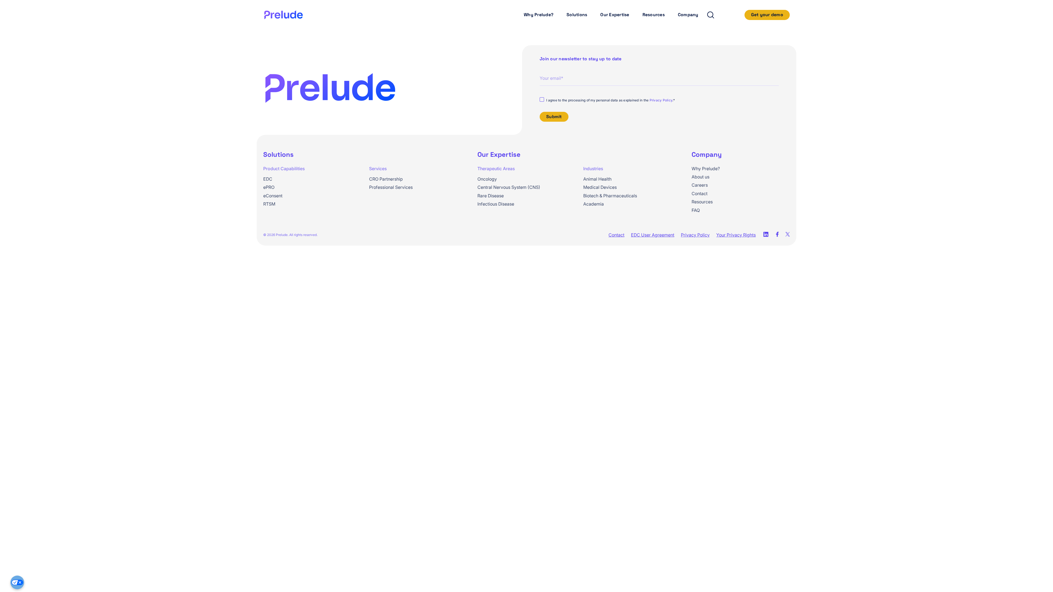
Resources (653, 15)
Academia (593, 204)
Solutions (577, 15)
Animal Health (597, 179)
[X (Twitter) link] (787, 235)
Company (688, 15)
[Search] (710, 15)
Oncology (487, 179)
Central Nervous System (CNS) (508, 187)
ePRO (268, 187)
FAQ (696, 210)
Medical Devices (600, 187)
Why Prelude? (538, 15)
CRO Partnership (386, 179)
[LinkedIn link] (765, 235)
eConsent (272, 195)
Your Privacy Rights (736, 235)
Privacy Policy (661, 100)
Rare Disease (490, 195)
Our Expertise (614, 15)
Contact (699, 193)
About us (700, 177)
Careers (700, 185)
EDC (267, 179)
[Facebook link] (777, 235)
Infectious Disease (495, 204)
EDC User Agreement (652, 235)
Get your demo (767, 15)
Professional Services (391, 187)
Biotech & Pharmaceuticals (610, 195)
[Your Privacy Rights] (17, 582)
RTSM (269, 204)
